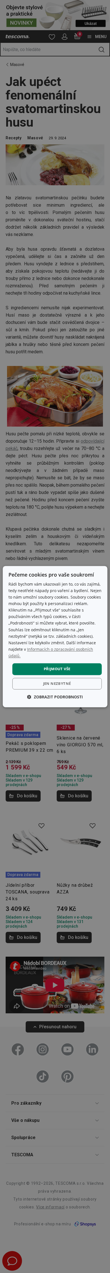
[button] (55, 697)
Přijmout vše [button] (57, 668)
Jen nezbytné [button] (57, 683)
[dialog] (55, 636)
